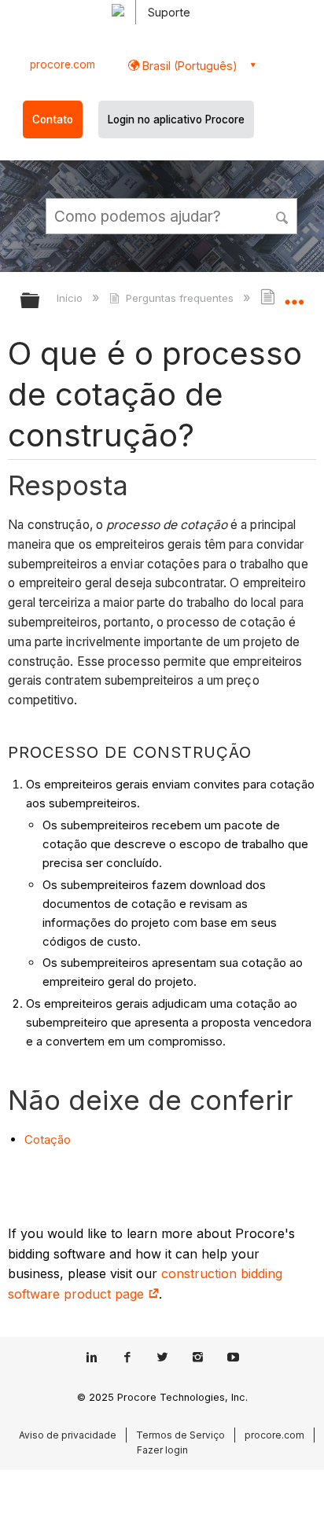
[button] (283, 215)
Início (71, 298)
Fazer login (162, 1450)
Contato (52, 119)
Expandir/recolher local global (294, 296)
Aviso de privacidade (67, 1435)
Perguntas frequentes (179, 298)
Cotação (47, 1139)
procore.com (62, 64)
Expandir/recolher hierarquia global (40, 301)
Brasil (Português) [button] (188, 65)
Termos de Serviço (180, 1435)
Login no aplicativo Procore (176, 119)
